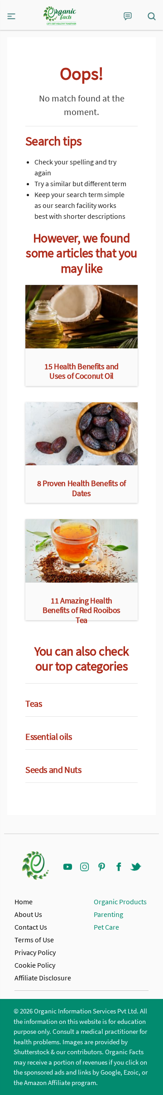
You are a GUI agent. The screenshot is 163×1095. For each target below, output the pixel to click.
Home (23, 901)
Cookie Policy (34, 965)
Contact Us (30, 926)
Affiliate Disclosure (42, 977)
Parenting (108, 914)
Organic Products (120, 901)
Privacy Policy (35, 952)
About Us (28, 914)
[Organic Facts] (59, 16)
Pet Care (106, 926)
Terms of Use (34, 939)
